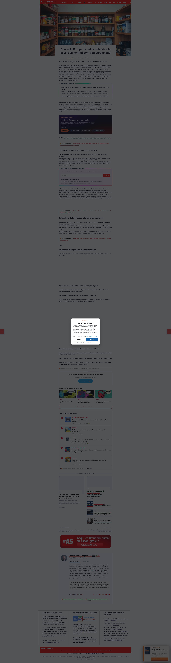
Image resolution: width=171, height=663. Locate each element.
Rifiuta (79, 339)
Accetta (92, 339)
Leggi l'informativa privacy (91, 336)
